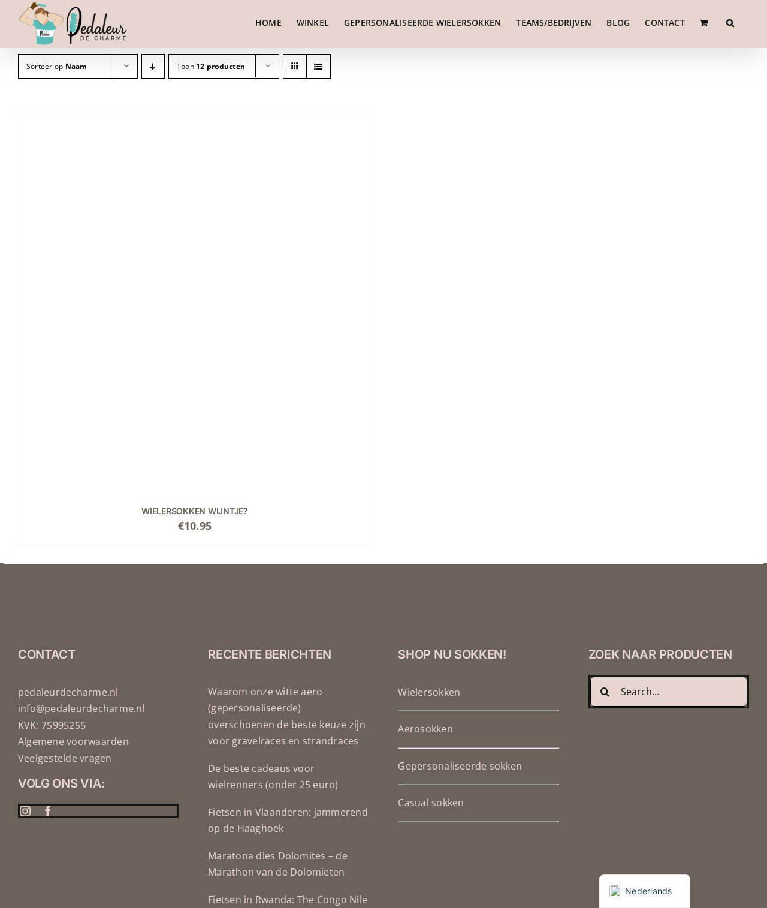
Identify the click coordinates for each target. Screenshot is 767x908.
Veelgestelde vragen (65, 758)
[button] (730, 22)
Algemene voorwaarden (73, 741)
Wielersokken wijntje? (194, 511)
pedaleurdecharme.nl (68, 692)
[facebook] (48, 811)
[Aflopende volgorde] (153, 66)
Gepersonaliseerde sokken (460, 766)
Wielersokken (429, 692)
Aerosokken (425, 728)
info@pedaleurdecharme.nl (81, 708)
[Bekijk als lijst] (318, 66)
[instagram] (25, 811)
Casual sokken (431, 802)
